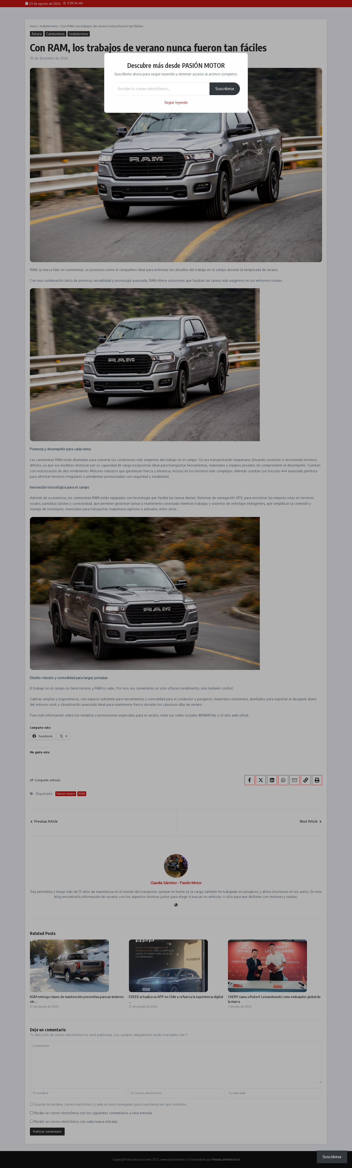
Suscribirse (224, 88)
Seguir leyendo (176, 102)
